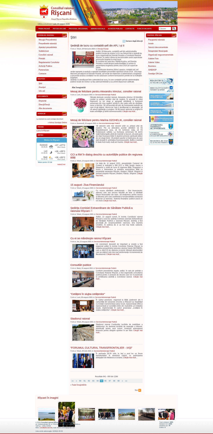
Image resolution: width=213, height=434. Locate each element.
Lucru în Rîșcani (43, 131)
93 (93, 381)
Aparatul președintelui (48, 47)
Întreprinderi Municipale (158, 51)
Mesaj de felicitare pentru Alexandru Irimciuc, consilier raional (105, 91)
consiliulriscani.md (46, 428)
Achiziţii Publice (45, 66)
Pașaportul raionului (156, 40)
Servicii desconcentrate (158, 47)
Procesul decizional (78, 29)
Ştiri (40, 83)
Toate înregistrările (79, 385)
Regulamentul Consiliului (49, 62)
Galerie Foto (153, 58)
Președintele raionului (48, 43)
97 (110, 381)
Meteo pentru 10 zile (45, 162)
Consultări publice (80, 265)
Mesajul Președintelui (48, 40)
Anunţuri (42, 87)
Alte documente (45, 108)
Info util (42, 91)
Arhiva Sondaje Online (58, 123)
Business (152, 66)
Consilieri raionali (46, 55)
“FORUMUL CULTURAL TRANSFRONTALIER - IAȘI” (101, 347)
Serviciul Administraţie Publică (105, 95)
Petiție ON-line (59, 29)
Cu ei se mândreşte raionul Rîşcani (90, 238)
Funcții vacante (144, 29)
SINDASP (152, 70)
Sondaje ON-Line (155, 74)
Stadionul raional (80, 318)
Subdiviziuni (44, 51)
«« (73, 381)
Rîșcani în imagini (48, 397)
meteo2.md (61, 164)
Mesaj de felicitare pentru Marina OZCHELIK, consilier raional (106, 120)
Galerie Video (154, 62)
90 (80, 381)
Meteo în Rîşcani (52, 140)
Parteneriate (44, 70)
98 (114, 381)
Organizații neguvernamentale (160, 55)
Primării (42, 58)
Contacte (129, 29)
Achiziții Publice (115, 29)
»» (126, 381)
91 (85, 381)
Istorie (150, 43)
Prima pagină (44, 29)
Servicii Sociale (98, 29)
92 (89, 381)
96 (105, 381)
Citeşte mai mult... (129, 111)
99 (119, 381)
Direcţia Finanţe (103, 49)
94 (98, 381)
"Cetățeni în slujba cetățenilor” (87, 294)
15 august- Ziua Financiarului (87, 184)
